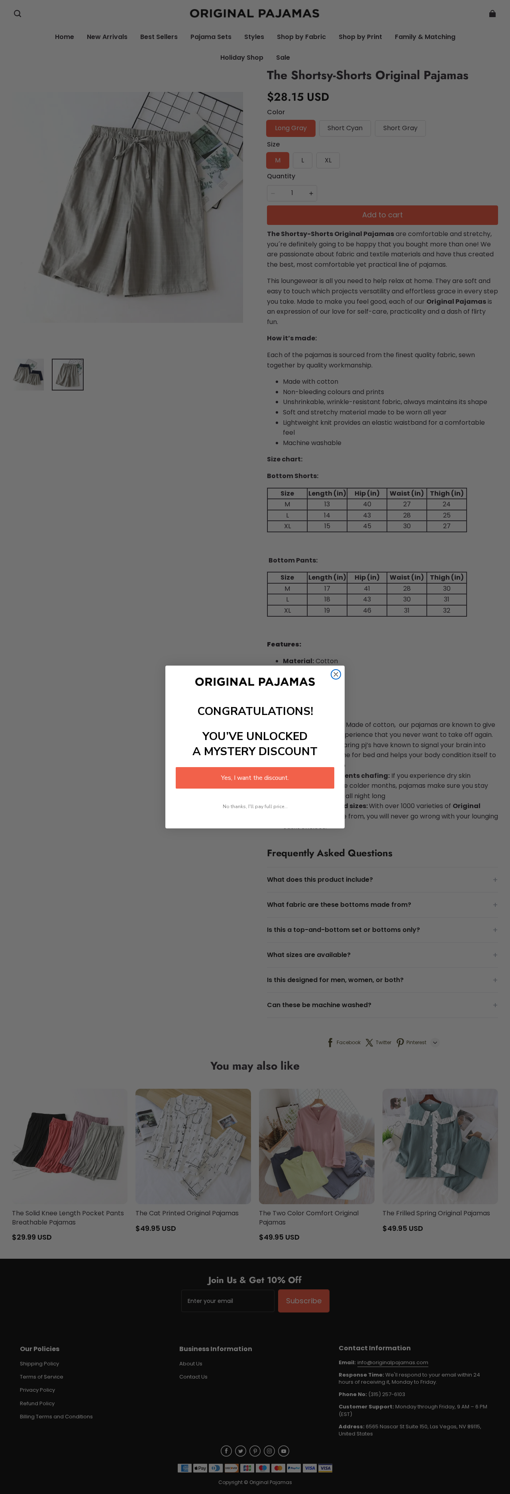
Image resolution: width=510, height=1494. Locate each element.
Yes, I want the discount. (255, 777)
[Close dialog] (336, 674)
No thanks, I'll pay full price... (255, 806)
